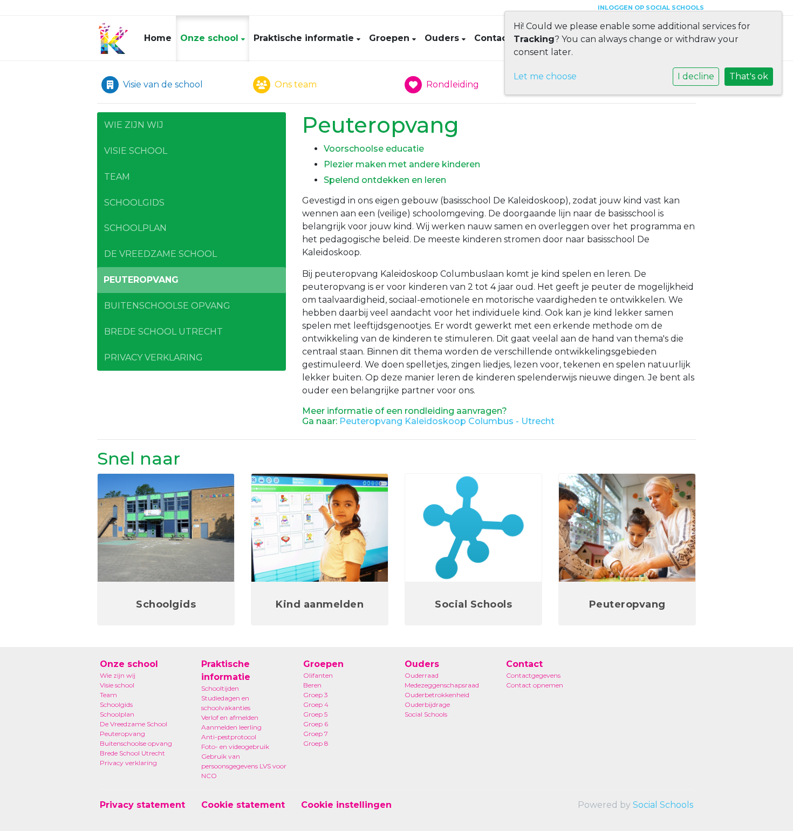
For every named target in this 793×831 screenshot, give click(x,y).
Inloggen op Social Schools (651, 7)
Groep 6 (315, 724)
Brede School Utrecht (163, 331)
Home (158, 38)
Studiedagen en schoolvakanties (225, 703)
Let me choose (545, 76)
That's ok (748, 76)
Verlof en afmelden (229, 717)
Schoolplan (135, 228)
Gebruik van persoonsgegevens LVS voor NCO (243, 766)
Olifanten (318, 675)
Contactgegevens (533, 675)
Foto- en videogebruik (235, 747)
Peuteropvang (141, 280)
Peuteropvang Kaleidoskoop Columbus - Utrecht (447, 421)
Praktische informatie (305, 38)
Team (117, 177)
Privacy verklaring (153, 357)
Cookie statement (243, 805)
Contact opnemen (534, 685)
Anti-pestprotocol (228, 737)
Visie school (135, 151)
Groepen (390, 38)
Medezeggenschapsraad (442, 685)
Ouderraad (422, 675)
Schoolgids (134, 202)
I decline (696, 76)
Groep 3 (315, 695)
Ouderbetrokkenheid (437, 695)
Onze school (210, 38)
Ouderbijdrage (427, 704)
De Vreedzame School (160, 254)
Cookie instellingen (346, 805)
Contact (494, 38)
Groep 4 (316, 704)
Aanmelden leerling (231, 727)
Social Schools (426, 714)
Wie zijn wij (133, 125)
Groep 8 (316, 743)
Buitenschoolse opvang (167, 306)
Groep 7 (315, 734)
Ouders (443, 38)
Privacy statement (142, 805)
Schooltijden (220, 688)
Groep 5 (315, 714)
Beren (312, 685)
